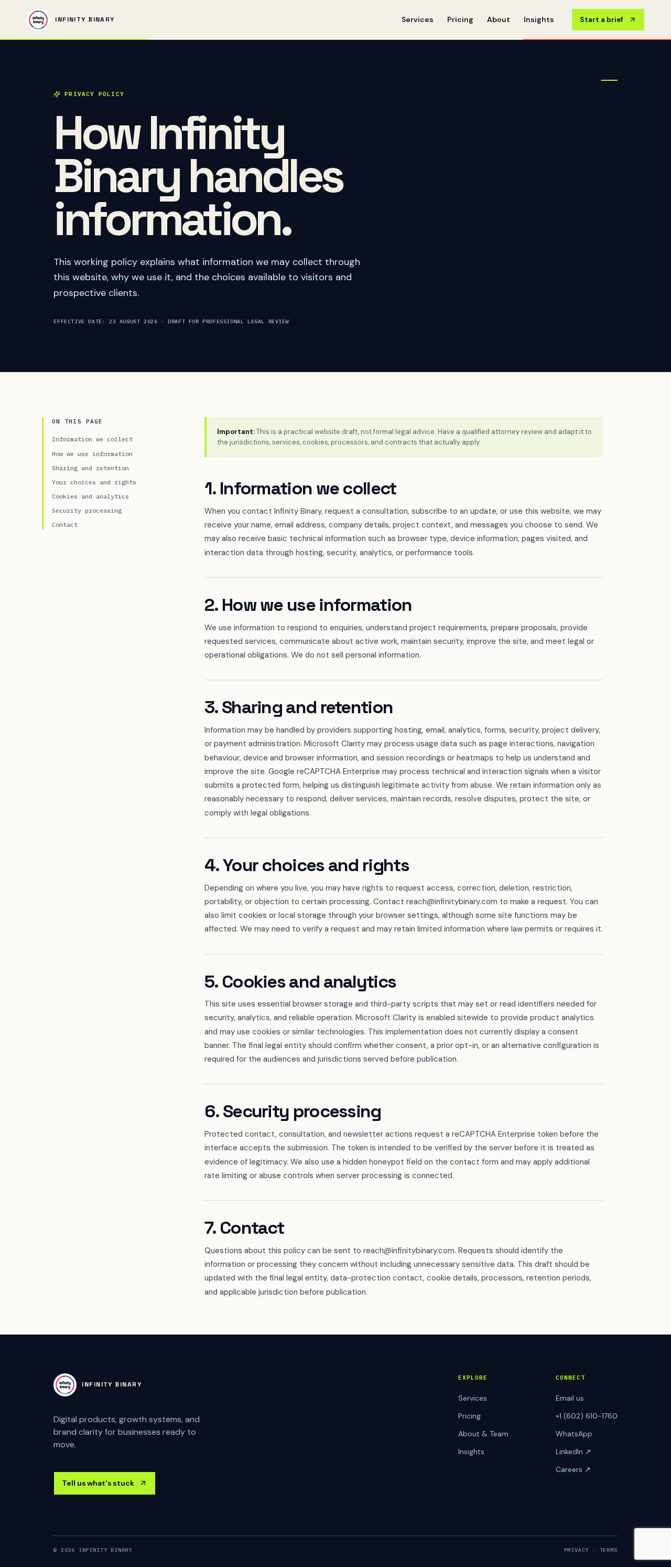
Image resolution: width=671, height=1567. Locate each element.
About (498, 19)
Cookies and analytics (90, 496)
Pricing (460, 19)
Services (418, 19)
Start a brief (601, 19)
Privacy (576, 1550)
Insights (539, 19)
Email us (570, 1398)
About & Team (483, 1433)
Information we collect (92, 439)
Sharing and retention (90, 468)
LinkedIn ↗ (573, 1451)
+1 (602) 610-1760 (587, 1416)
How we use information (92, 454)
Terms (609, 1550)
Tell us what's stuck (98, 1483)
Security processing (87, 510)
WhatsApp (574, 1433)
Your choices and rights (94, 482)
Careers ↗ (573, 1469)
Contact (65, 524)
